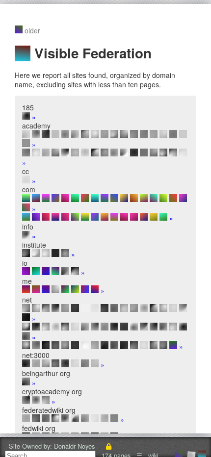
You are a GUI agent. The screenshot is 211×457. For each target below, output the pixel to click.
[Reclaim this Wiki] (108, 446)
